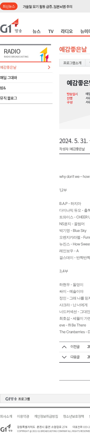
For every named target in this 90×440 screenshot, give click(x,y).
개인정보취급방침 (46, 416)
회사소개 (6, 416)
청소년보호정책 (73, 416)
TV (50, 31)
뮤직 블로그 (8, 98)
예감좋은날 (8, 67)
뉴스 (36, 31)
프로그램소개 (72, 62)
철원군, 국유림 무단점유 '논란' (43, 8)
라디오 (67, 31)
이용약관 (23, 416)
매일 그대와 (8, 77)
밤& (3, 87)
